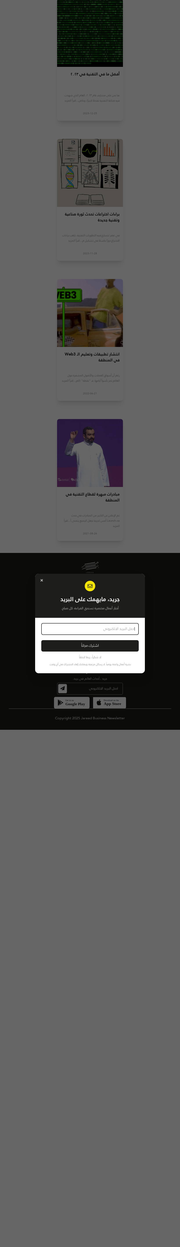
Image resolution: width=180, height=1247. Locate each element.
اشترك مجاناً (90, 646)
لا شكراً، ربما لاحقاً (90, 657)
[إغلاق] (42, 580)
